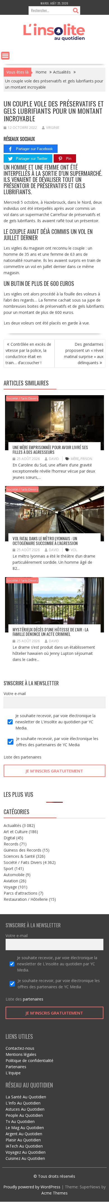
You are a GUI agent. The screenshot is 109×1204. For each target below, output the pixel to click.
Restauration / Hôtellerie (26, 899)
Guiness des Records (22, 850)
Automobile (14, 874)
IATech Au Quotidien (24, 1146)
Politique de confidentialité (29, 1060)
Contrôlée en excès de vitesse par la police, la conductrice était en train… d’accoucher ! (28, 353)
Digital (9, 837)
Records (11, 844)
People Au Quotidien (24, 1115)
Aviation (11, 880)
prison (86, 458)
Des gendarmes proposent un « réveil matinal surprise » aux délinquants (83, 353)
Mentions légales (21, 1054)
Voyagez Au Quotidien (26, 1152)
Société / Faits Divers (22, 398)
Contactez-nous (20, 1048)
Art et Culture (16, 831)
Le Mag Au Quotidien (25, 1127)
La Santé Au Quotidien (26, 1096)
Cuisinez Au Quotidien (25, 1158)
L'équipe (13, 1072)
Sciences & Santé (19, 856)
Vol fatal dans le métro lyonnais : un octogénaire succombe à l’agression (45, 540)
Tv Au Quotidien (20, 1121)
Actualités (12, 825)
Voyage (10, 887)
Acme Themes (54, 1193)
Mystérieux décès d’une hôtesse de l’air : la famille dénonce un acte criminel (50, 631)
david (54, 458)
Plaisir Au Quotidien (23, 1140)
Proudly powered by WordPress (31, 1186)
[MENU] (5, 56)
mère (75, 458)
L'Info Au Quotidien (23, 1103)
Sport (8, 868)
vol (74, 550)
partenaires (31, 757)
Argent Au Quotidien (24, 1133)
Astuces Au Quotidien (25, 1109)
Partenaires (16, 1066)
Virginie (52, 127)
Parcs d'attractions (20, 893)
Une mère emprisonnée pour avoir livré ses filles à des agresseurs (50, 449)
